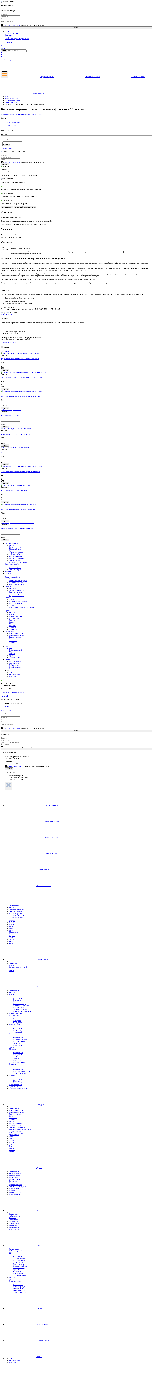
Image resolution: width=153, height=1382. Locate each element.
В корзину (6, 145)
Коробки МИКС (15, 568)
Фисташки (13, 629)
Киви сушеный (14, 663)
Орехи (7, 611)
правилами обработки (12, 25)
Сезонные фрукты (15, 592)
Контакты (8, 35)
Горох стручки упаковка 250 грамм (21, 607)
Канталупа (13, 669)
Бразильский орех (15, 616)
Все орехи (12, 612)
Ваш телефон (9, 764)
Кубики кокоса (14, 665)
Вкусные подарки (11, 98)
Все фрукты (13, 588)
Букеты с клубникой (16, 558)
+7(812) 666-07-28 (7, 42)
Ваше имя (8, 762)
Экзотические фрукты (17, 590)
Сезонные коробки (15, 570)
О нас (7, 31)
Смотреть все (5, 351)
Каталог (8, 96)
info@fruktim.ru (6, 710)
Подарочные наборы (12, 577)
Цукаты (8, 659)
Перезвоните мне (76, 749)
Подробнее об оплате (8, 342)
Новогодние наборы (16, 584)
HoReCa (8, 573)
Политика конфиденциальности (12, 692)
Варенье (12, 654)
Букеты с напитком (16, 551)
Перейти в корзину (7, 60)
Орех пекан (13, 627)
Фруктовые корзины (12, 102)
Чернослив (13, 641)
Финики (12, 643)
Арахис (11, 614)
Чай (6, 646)
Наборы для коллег (16, 583)
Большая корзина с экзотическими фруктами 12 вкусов (20, 396)
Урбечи (11, 656)
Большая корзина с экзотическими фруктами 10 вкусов (20, 472)
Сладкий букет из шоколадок (15, 37)
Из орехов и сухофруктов (18, 562)
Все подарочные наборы (18, 579)
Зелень (11, 605)
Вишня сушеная (15, 637)
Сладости (8, 648)
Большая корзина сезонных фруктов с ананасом (18, 509)
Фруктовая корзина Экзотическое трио (14, 490)
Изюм (11, 639)
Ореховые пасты (15, 657)
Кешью (11, 622)
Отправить (76, 27)
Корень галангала (15, 603)
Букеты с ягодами (15, 556)
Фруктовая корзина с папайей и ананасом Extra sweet (20, 359)
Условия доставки (7, 314)
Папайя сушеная (15, 667)
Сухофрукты (9, 631)
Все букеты (13, 545)
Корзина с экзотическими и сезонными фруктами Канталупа (22, 377)
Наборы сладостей (15, 650)
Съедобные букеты (11, 543)
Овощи (7, 598)
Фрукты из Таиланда (16, 596)
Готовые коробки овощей (18, 601)
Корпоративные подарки (18, 581)
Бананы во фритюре (16, 633)
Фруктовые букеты (16, 553)
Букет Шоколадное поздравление (17, 39)
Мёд (10, 652)
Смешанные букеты (16, 560)
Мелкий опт (9, 571)
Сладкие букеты (15, 547)
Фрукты (8, 586)
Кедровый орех (14, 620)
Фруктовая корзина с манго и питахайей (15, 434)
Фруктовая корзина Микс (10, 415)
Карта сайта (5, 696)
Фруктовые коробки (12, 564)
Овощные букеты (15, 554)
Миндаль (12, 626)
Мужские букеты (15, 549)
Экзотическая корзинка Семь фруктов (14, 453)
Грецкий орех (14, 618)
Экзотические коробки (17, 566)
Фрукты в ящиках (15, 594)
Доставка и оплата (11, 33)
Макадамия (13, 624)
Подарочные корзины (12, 100)
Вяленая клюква (15, 661)
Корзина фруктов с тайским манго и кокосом (17, 528)
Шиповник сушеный (16, 635)
